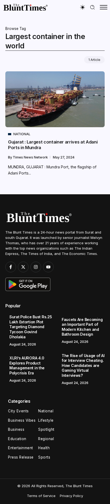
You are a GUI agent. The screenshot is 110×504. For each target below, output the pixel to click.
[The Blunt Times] (25, 7)
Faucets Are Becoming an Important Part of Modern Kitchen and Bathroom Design (82, 327)
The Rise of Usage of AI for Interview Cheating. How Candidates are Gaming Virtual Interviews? (83, 365)
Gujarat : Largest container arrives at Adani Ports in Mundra (52, 144)
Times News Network (31, 157)
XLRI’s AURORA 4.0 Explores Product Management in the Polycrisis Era (27, 365)
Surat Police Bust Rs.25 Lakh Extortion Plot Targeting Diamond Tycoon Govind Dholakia (30, 327)
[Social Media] (11, 267)
